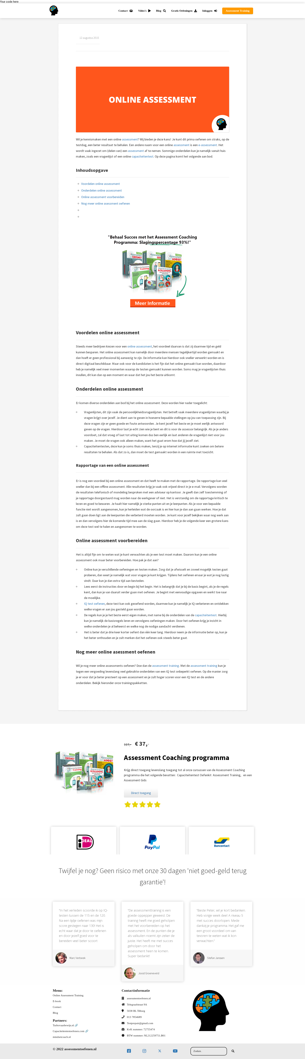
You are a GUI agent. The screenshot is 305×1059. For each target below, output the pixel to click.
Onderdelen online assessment (101, 190)
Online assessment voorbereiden (102, 197)
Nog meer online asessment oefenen (105, 203)
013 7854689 (134, 1017)
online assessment (139, 346)
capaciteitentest (142, 156)
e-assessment (207, 145)
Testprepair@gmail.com (140, 1023)
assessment (130, 139)
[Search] (233, 1051)
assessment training (165, 666)
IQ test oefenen (94, 604)
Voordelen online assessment (100, 184)
